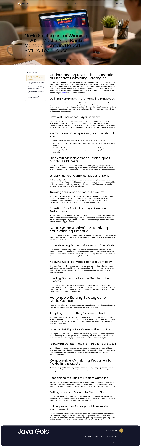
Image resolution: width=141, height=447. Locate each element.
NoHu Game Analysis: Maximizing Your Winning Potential (36, 87)
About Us (106, 442)
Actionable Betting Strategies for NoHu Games (36, 92)
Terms (117, 442)
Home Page (88, 436)
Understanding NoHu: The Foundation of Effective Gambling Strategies (36, 78)
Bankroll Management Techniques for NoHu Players (36, 83)
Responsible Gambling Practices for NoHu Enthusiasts (35, 96)
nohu (64, 93)
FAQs (102, 436)
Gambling (28, 30)
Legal (121, 442)
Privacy (112, 442)
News (96, 436)
